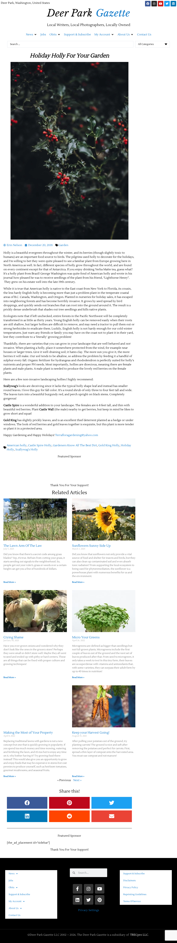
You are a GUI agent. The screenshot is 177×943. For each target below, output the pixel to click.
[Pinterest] (99, 900)
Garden (63, 245)
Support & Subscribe (19, 894)
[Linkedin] (173, 3)
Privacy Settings (88, 910)
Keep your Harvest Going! (90, 733)
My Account (15, 901)
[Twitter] (167, 3)
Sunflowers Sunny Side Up (91, 546)
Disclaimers (129, 880)
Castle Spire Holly (40, 445)
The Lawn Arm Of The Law (22, 546)
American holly (17, 445)
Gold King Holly (108, 445)
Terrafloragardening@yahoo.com (76, 435)
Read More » (9, 582)
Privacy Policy (130, 887)
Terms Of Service (132, 901)
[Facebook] (148, 3)
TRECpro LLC (139, 935)
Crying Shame (13, 637)
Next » (77, 780)
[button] (31, 34)
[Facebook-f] (77, 889)
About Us (13, 908)
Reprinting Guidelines (134, 894)
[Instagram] (154, 3)
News (12, 873)
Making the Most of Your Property (28, 733)
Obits (11, 887)
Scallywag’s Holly (26, 449)
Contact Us (14, 915)
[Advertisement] (66, 469)
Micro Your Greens (86, 637)
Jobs (11, 880)
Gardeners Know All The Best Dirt (75, 445)
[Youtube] (160, 3)
